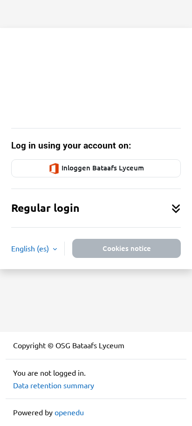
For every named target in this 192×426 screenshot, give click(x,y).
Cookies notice (127, 248)
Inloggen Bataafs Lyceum (102, 167)
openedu (69, 412)
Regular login (45, 208)
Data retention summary (53, 385)
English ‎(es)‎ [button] (31, 248)
